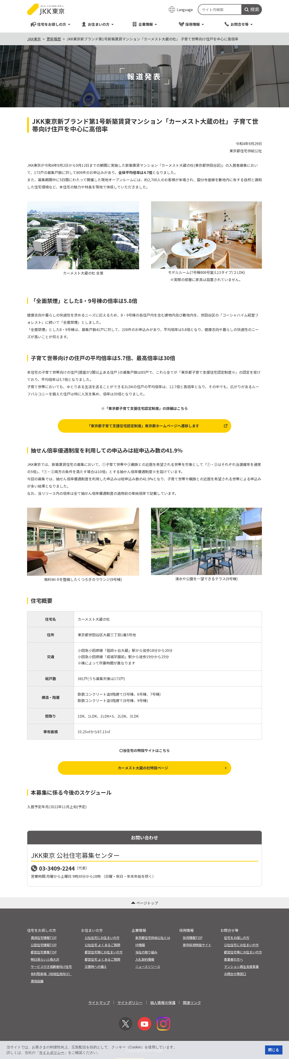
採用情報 (192, 24)
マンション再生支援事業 (241, 966)
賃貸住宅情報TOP (44, 937)
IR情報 (140, 944)
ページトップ (147, 903)
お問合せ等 (240, 24)
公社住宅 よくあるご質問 (102, 944)
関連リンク (192, 1002)
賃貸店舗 (37, 981)
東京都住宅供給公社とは (152, 937)
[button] (102, 1053)
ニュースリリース (147, 966)
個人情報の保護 (162, 1002)
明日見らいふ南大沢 (45, 959)
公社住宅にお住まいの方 (102, 937)
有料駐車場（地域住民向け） (51, 973)
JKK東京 (34, 39)
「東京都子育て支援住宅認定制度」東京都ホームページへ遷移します (143, 425)
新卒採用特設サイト (197, 944)
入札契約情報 (144, 959)
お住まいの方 (99, 24)
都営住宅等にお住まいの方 (104, 952)
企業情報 (145, 24)
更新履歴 (54, 39)
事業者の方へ (233, 959)
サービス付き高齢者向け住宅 (51, 966)
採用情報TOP (193, 937)
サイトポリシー (51, 1052)
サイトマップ (99, 1002)
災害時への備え (96, 966)
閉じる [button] (273, 1050)
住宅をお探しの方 (51, 24)
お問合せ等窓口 (235, 973)
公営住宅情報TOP (44, 944)
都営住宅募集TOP (44, 952)
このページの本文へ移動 (144, 0)
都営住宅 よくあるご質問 (102, 959)
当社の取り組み (146, 952)
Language (185, 9)
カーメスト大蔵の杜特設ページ (143, 767)
